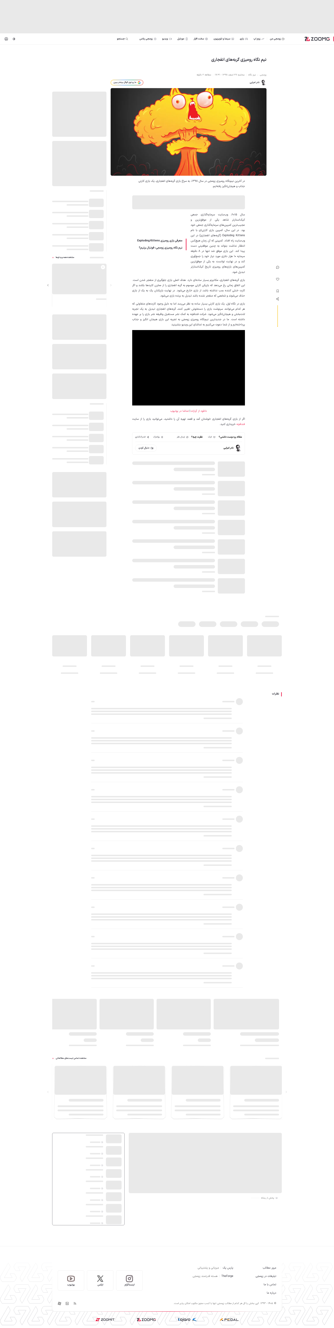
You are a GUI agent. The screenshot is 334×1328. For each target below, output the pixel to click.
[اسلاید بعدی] (48, 285)
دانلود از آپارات (199, 411)
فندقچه (240, 424)
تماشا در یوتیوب (179, 411)
